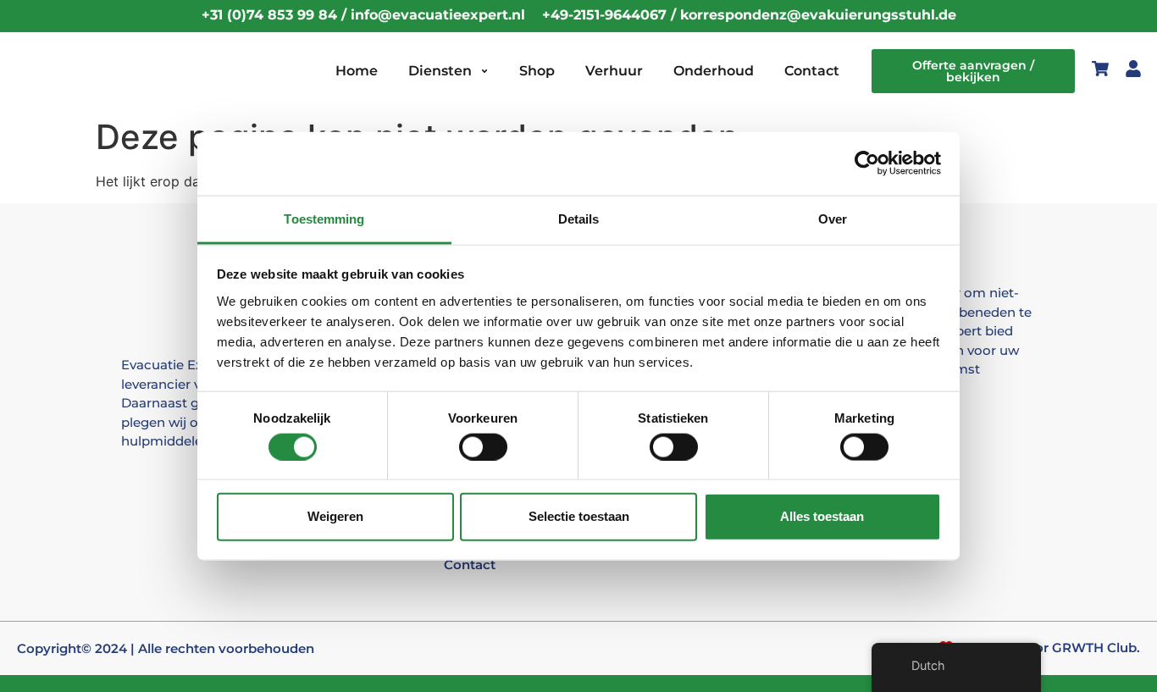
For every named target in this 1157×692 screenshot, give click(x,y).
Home (356, 71)
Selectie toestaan (579, 516)
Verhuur (614, 71)
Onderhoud (713, 71)
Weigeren (335, 516)
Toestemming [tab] (324, 218)
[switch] (483, 446)
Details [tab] (579, 218)
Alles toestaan (822, 516)
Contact (811, 71)
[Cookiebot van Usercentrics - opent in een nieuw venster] (867, 163)
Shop (537, 71)
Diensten (440, 71)
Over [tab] (832, 218)
